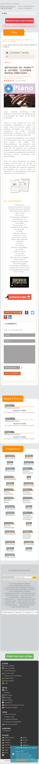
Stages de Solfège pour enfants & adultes (20, 439)
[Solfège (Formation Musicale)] (29, 538)
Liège (6, 750)
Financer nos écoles (10, 724)
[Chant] (10, 464)
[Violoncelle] (10, 557)
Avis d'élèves (8, 700)
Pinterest (5, 317)
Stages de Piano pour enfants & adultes (20, 425)
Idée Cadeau (8, 695)
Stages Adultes (9, 681)
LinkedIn (10, 317)
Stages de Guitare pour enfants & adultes (20, 412)
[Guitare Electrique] (29, 502)
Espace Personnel (10, 714)
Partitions (7, 692)
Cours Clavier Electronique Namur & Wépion (20, 589)
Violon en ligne (11, 601)
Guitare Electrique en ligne (27, 603)
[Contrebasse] (10, 479)
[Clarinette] (10, 471)
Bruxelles (8, 740)
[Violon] (29, 550)
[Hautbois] (10, 515)
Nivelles (25, 740)
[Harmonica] (10, 509)
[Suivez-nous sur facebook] (3, 755)
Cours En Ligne (9, 673)
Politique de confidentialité (12, 722)
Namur (25, 737)
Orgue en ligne (13, 597)
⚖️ (3, 719)
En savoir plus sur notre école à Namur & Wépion (20, 46)
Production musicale (10, 707)
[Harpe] (29, 509)
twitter (32, 312)
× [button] (36, 747)
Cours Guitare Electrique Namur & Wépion (20, 587)
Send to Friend (12, 312)
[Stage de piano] (12, 421)
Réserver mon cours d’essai (19, 21)
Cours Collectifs (9, 668)
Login (6, 683)
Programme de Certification (13, 676)
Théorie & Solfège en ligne (26, 599)
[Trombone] (10, 544)
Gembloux (8, 745)
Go (35, 577)
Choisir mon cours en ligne (20, 656)
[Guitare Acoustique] (29, 494)
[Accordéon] (10, 458)
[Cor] (29, 479)
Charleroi (7, 742)
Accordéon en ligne (28, 595)
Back (8, 62)
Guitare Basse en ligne (26, 604)
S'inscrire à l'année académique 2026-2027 (19, 26)
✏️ (3, 666)
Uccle (25, 742)
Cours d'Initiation (9, 666)
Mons (6, 752)
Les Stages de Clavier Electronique (17, 76)
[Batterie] (29, 458)
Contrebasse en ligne (12, 593)
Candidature (8, 702)
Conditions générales (11, 719)
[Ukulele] (10, 550)
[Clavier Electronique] (29, 473)
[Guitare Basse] (10, 502)
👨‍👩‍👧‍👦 (3, 668)
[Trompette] (29, 544)
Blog (5, 690)
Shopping (7, 731)
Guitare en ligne (9, 603)
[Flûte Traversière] (10, 494)
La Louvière (8, 747)
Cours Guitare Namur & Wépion (20, 585)
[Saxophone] (10, 534)
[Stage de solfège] (12, 434)
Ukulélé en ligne (11, 604)
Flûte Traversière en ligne (20, 606)
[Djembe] (10, 485)
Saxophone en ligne (28, 593)
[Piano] (29, 525)
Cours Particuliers (9, 671)
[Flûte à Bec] (29, 485)
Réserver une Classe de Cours (14, 705)
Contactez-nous (9, 717)
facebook (26, 312)
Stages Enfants (9, 678)
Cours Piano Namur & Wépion (20, 583)
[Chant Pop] (29, 464)
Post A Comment (12, 373)
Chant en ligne (10, 599)
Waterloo (26, 745)
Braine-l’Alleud (9, 737)
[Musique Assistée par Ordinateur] (29, 519)
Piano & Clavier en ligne (26, 601)
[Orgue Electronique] (10, 527)
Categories (15, 53)
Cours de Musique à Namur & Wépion (26, 7)
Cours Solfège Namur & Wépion (20, 591)
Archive (25, 53)
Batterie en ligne (26, 597)
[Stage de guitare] (12, 408)
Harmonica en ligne (12, 595)
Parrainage (7, 697)
